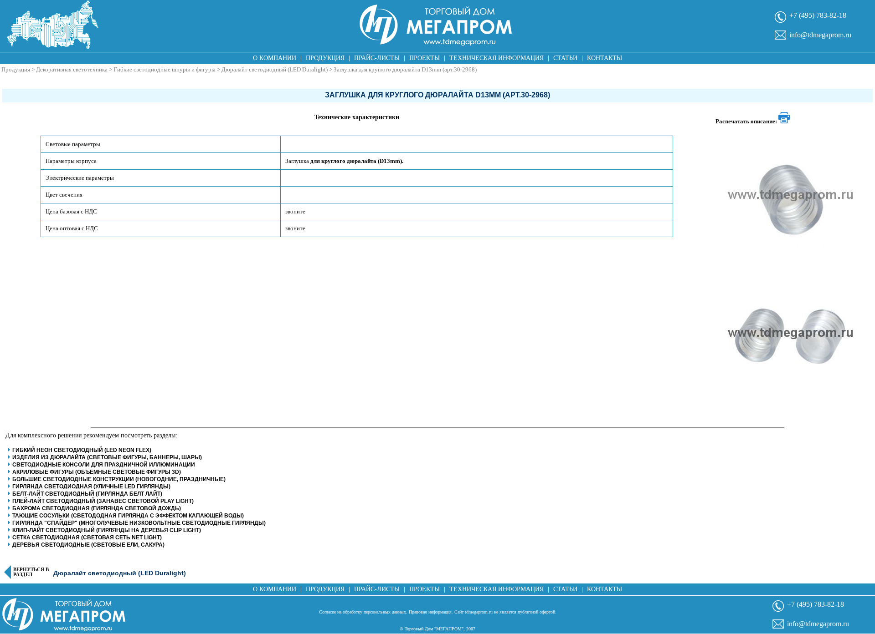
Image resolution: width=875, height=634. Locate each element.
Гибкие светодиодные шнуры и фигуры (164, 69)
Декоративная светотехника (72, 69)
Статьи (565, 58)
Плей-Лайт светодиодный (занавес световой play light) (103, 501)
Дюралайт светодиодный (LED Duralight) (274, 69)
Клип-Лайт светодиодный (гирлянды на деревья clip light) (106, 530)
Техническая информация (496, 58)
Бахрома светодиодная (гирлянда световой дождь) (96, 508)
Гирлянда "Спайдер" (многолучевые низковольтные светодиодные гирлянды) (139, 523)
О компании (274, 58)
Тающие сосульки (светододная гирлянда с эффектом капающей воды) (128, 515)
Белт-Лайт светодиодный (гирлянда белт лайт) (87, 494)
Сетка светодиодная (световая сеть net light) (87, 537)
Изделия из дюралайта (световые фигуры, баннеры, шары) (107, 457)
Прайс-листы (377, 58)
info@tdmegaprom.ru (820, 35)
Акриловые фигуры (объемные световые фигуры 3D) (96, 472)
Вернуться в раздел (31, 572)
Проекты (424, 58)
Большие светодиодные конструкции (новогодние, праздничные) (119, 479)
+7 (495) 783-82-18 (817, 15)
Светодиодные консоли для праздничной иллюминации (103, 465)
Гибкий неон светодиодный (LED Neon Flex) (81, 450)
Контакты (604, 58)
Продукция (325, 58)
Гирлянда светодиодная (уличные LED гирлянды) (91, 486)
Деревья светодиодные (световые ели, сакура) (88, 545)
